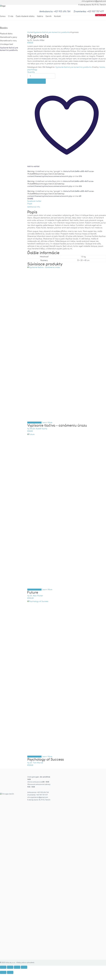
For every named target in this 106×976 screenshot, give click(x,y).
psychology (32, 70)
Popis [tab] (29, 204)
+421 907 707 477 (95, 11)
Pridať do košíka (37, 81)
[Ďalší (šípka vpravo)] (10, 972)
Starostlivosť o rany (8, 41)
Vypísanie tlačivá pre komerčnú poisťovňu (51, 32)
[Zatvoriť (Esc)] (24, 967)
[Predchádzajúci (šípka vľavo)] (3, 972)
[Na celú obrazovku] (10, 967)
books (102, 67)
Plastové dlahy (6, 34)
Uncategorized (6, 44)
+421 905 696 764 (62, 11)
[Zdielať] (17, 967)
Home (30, 32)
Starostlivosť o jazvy (8, 37)
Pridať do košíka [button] (34, 422)
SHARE (30, 199)
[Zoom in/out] (3, 967)
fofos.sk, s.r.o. (10, 962)
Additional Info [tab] (33, 207)
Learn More (47, 422)
